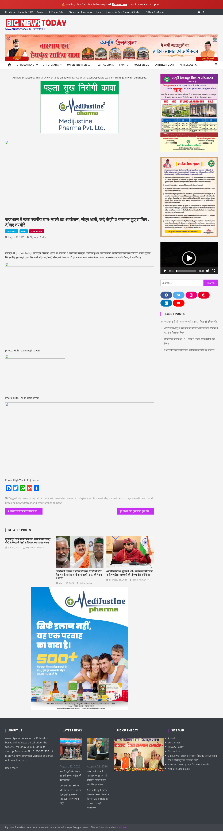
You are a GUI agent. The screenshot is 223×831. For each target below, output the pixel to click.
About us (87, 12)
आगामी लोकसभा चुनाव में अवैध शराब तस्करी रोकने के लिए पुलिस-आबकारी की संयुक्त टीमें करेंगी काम (129, 573)
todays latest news (113, 498)
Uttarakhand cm (31, 502)
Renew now (119, 4)
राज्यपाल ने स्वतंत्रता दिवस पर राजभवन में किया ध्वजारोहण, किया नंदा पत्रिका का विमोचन (26, 511)
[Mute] (207, 271)
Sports (123, 64)
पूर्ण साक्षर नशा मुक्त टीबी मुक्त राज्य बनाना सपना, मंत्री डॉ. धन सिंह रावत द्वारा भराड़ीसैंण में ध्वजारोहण (137, 511)
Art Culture (106, 64)
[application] (189, 258)
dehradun (41, 498)
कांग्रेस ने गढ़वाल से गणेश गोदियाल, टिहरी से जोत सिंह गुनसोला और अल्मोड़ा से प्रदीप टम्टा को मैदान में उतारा (79, 575)
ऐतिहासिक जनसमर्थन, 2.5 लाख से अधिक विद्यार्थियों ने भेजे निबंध (189, 341)
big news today (26, 498)
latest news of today (71, 498)
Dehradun (11, 231)
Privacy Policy (57, 12)
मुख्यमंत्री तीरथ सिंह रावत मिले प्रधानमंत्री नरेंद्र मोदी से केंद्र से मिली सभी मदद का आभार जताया (28, 541)
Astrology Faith (190, 64)
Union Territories (78, 64)
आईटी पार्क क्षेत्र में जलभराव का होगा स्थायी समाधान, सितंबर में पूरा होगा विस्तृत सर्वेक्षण (191, 330)
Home (99, 12)
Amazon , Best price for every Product (190, 764)
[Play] (165, 271)
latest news (53, 498)
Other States (51, 64)
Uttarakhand (25, 64)
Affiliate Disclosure (155, 12)
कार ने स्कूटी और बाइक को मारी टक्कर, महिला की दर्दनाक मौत (190, 321)
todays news (131, 498)
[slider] (186, 271)
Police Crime (141, 64)
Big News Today (38, 237)
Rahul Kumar (86, 583)
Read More (11, 768)
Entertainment (164, 64)
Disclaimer (74, 12)
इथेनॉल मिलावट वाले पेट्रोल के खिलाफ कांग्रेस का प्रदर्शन (189, 350)
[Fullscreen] (213, 271)
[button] (189, 258)
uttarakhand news (51, 502)
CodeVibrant (121, 827)
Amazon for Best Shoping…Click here (124, 12)
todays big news (92, 498)
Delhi (23, 231)
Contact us (42, 12)
